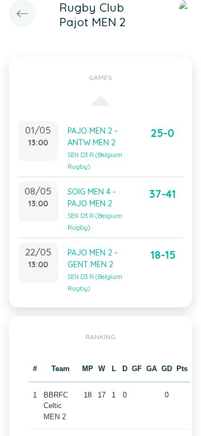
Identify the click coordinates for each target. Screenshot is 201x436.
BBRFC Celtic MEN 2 (56, 406)
